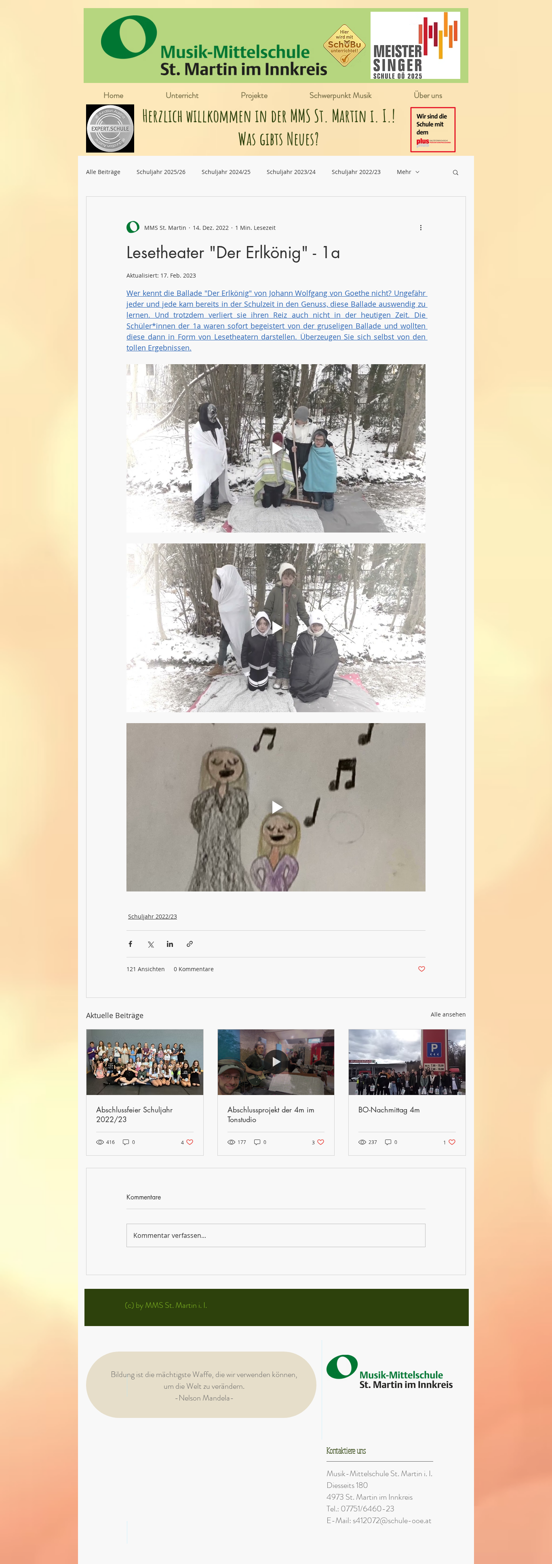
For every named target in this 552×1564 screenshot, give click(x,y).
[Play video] (276, 448)
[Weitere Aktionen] (421, 227)
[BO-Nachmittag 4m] (407, 1062)
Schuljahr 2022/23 (356, 172)
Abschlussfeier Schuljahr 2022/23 (134, 1114)
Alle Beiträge (103, 172)
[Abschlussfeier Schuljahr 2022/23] (144, 1062)
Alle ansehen (448, 1014)
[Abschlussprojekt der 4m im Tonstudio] (276, 1062)
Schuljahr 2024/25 (226, 172)
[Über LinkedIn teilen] (170, 944)
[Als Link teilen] (190, 944)
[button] (455, 172)
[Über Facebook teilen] (130, 944)
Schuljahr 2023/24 (291, 172)
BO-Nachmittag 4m (389, 1109)
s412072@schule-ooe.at (392, 1520)
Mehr (404, 172)
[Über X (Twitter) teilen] (150, 944)
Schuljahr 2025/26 (161, 172)
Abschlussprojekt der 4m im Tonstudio (271, 1114)
